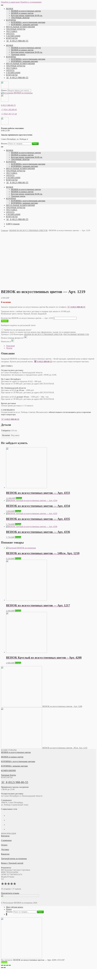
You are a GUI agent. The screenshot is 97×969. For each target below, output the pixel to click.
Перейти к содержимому (31, 2)
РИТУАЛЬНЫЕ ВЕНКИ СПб (76, 334)
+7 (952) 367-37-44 (9, 114)
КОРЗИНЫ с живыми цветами (24, 24)
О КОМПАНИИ (13, 36)
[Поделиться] (5, 965)
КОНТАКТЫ (12, 38)
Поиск (35, 144)
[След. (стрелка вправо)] (5, 967)
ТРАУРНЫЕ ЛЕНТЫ (20, 18)
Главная (4, 230)
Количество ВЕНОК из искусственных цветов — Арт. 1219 (27, 318)
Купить (4, 321)
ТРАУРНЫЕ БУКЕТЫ (15, 29)
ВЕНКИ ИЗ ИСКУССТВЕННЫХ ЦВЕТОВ (28, 230)
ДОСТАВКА (11, 31)
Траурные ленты (18, 54)
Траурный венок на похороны (14, 858)
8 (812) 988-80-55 (8, 105)
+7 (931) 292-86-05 (9, 109)
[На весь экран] (7, 965)
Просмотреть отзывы (10, 893)
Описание (10, 346)
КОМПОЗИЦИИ (8, 770)
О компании (6, 840)
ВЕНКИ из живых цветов (22, 13)
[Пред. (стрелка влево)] (2, 967)
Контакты (5, 836)
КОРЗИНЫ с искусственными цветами (28, 22)
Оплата (4, 845)
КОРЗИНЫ (11, 20)
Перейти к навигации (10, 2)
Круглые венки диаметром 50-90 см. (26, 15)
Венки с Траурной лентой (12, 863)
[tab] (51, 346)
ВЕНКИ (9, 9)
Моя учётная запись (14, 907)
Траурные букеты (8, 775)
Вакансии (5, 854)
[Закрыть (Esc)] (2, 965)
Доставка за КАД (15, 397)
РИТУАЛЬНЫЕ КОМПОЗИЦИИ (20, 27)
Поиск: (4, 90)
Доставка (5, 849)
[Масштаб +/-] (10, 965)
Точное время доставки (17, 406)
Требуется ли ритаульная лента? (17, 330)
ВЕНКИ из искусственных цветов (26, 11)
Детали (9, 348)
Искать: (4, 143)
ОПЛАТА (10, 34)
